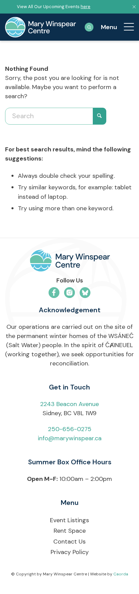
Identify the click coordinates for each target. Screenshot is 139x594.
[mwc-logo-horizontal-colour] (69, 262)
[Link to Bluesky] (85, 293)
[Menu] (125, 27)
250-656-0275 (69, 429)
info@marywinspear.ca (70, 438)
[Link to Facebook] (54, 293)
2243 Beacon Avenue (69, 404)
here (85, 6)
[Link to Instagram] (69, 293)
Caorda (120, 574)
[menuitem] (125, 27)
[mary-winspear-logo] (40, 27)
